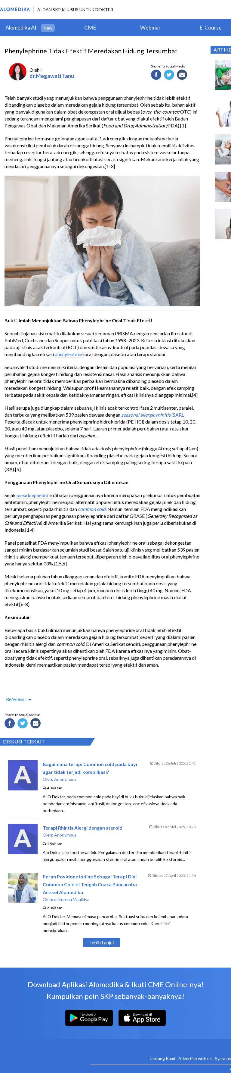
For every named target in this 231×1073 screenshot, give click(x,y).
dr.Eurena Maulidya (71, 899)
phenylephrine (69, 354)
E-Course (210, 27)
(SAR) (177, 415)
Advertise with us (195, 1058)
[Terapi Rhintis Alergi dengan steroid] (23, 852)
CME (90, 27)
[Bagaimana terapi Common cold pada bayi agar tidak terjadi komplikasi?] (23, 788)
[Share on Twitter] (170, 76)
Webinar (150, 27)
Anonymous (65, 779)
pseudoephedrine (34, 495)
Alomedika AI (20, 27)
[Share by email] (183, 76)
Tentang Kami (162, 1058)
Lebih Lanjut (101, 942)
